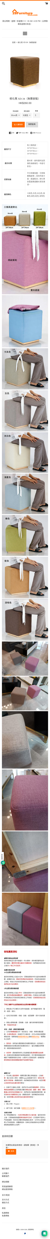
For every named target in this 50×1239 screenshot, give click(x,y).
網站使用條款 (7, 1189)
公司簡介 (5, 1173)
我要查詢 (32, 124)
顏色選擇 (26, 111)
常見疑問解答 (7, 1186)
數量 (36, 111)
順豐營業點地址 (23, 1037)
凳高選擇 (15, 111)
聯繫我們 (5, 1176)
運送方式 (5, 1203)
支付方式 (5, 1200)
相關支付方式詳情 (28, 1108)
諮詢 (12, 1151)
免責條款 (5, 1216)
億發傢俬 (31, 1229)
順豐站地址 (35, 1037)
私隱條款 (5, 1213)
